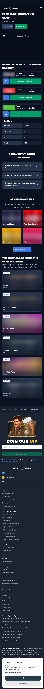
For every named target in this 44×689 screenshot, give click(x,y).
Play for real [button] (20, 26)
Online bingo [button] (6, 607)
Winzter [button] (19, 73)
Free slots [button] (34, 409)
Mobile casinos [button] (7, 517)
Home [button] (4, 409)
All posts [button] (4, 558)
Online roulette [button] (7, 601)
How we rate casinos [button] (8, 506)
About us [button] (5, 503)
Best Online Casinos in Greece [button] (12, 625)
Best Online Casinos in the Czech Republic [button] (16, 621)
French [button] (4, 569)
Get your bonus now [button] (25, 81)
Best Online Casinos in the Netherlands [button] (14, 628)
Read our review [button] (20, 75)
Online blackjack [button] (7, 598)
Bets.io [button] (18, 106)
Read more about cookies (13, 672)
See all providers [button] (20, 249)
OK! (22, 678)
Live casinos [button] (6, 520)
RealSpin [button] (19, 90)
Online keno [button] (6, 610)
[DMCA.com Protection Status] (22, 483)
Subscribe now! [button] (20, 454)
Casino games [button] (6, 550)
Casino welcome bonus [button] (9, 580)
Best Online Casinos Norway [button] (11, 637)
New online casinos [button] (8, 514)
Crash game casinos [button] (8, 536)
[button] (10, 8)
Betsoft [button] (11, 21)
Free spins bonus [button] (7, 590)
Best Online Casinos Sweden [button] (11, 631)
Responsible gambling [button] (9, 500)
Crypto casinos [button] (7, 527)
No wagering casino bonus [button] (10, 583)
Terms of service (13, 461)
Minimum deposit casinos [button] (10, 530)
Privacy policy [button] (6, 496)
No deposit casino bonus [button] (10, 587)
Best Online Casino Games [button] (19, 409)
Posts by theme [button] (7, 561)
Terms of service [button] (7, 493)
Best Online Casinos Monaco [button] (11, 641)
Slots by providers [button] (8, 547)
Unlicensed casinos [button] (8, 533)
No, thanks (23, 684)
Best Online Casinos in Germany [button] (12, 618)
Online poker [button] (6, 604)
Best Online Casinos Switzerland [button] (12, 634)
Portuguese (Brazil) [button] (8, 572)
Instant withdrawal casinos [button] (10, 523)
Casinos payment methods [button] (10, 539)
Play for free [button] (7, 27)
